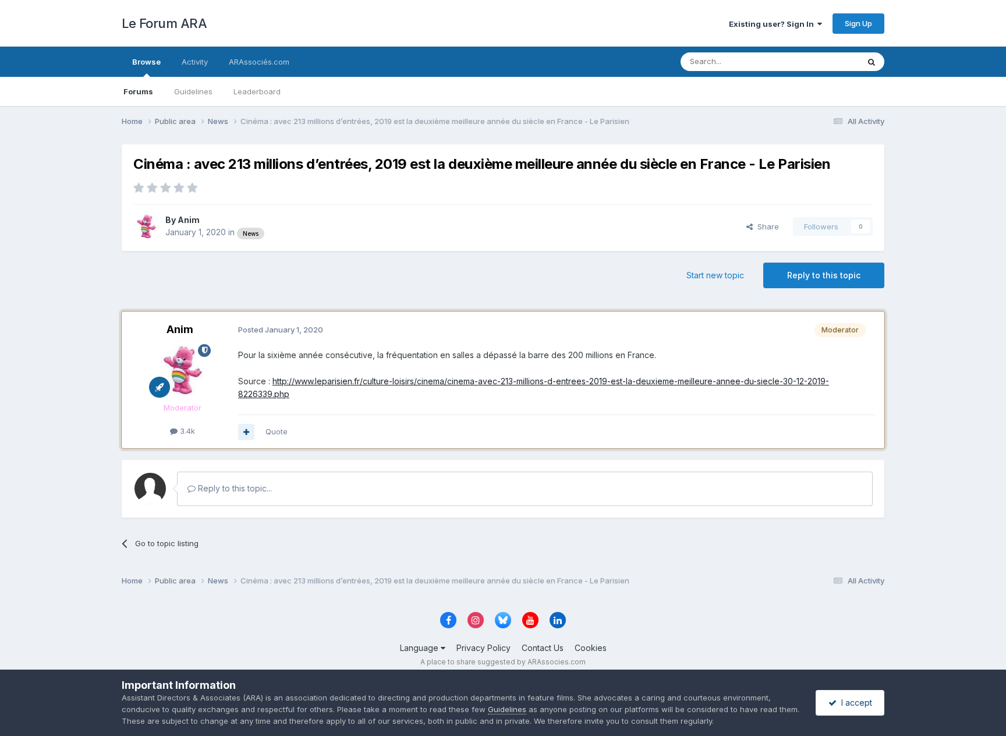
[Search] (871, 61)
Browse (146, 61)
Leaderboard (257, 91)
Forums (138, 91)
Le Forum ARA (164, 23)
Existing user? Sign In (773, 24)
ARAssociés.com (259, 61)
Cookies (591, 648)
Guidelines (193, 91)
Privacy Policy (483, 648)
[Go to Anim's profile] (146, 226)
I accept (854, 702)
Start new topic (715, 275)
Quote (276, 431)
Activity (195, 61)
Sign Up (858, 23)
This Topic (824, 61)
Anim (189, 220)
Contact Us (543, 648)
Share (766, 226)
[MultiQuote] (246, 432)
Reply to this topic (823, 275)
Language (420, 648)
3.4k (186, 431)
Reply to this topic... (234, 488)
